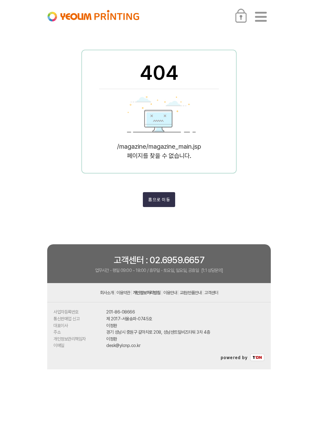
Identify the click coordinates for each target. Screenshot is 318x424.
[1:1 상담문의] (212, 270)
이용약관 (123, 292)
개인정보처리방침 (146, 292)
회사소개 (107, 292)
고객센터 (211, 292)
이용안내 (170, 292)
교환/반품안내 (191, 292)
